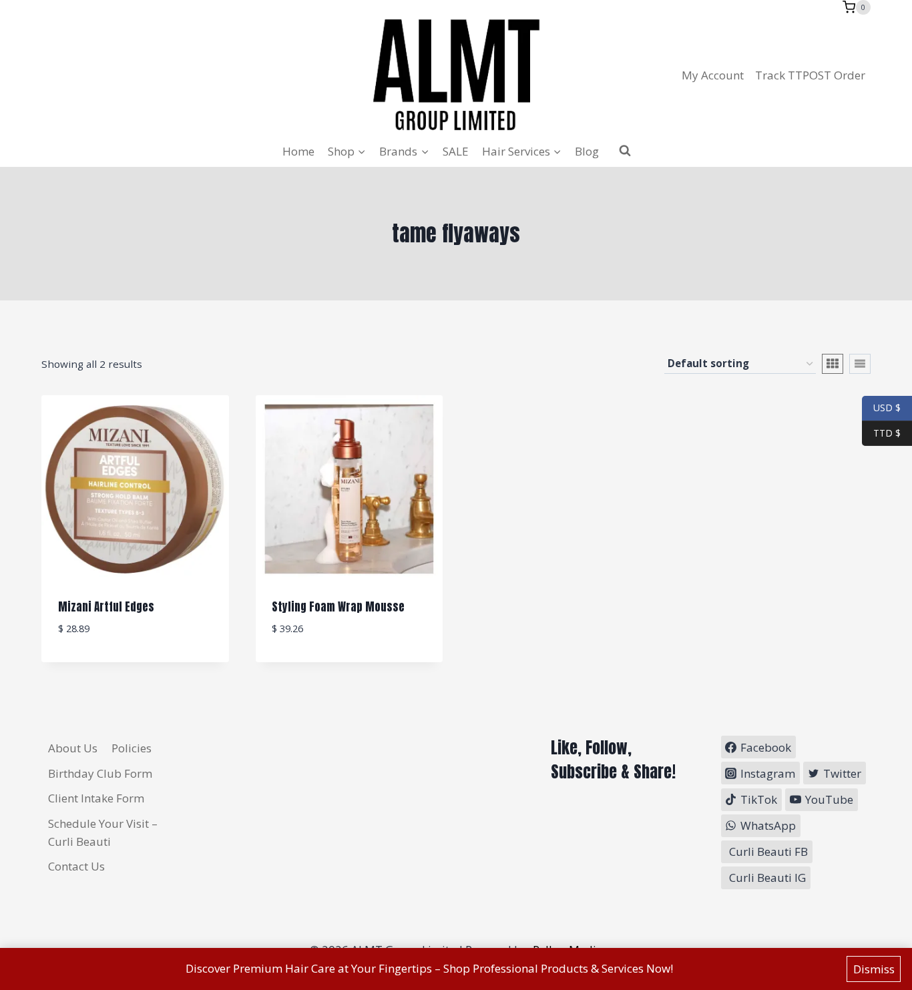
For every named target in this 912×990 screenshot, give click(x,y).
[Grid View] (832, 364)
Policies (131, 748)
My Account (713, 75)
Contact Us (76, 866)
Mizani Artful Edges (106, 606)
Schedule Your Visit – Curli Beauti (103, 832)
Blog (587, 151)
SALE (456, 151)
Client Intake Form (96, 798)
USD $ (887, 408)
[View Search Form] (625, 151)
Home (298, 151)
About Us (72, 748)
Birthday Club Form (100, 773)
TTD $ (881, 432)
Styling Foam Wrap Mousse (338, 606)
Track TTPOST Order (810, 75)
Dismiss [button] (874, 969)
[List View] (860, 364)
